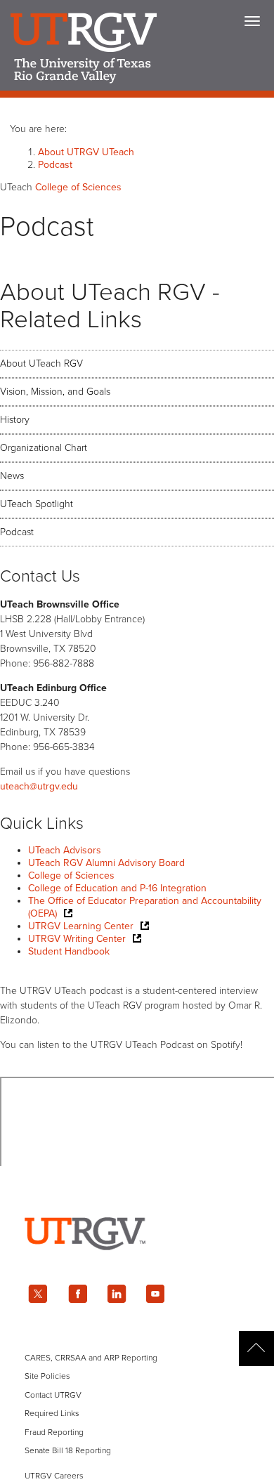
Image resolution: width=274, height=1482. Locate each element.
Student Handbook (69, 951)
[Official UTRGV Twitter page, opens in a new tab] (38, 1294)
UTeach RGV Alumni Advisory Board (106, 863)
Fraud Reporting (54, 1432)
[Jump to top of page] (256, 1348)
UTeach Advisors (64, 850)
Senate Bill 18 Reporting (68, 1450)
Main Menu (252, 21)
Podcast (55, 165)
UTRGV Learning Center (80, 926)
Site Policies (47, 1376)
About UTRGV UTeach (86, 152)
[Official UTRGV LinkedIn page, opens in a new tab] (116, 1294)
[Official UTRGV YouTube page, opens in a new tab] (156, 1294)
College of (78, 187)
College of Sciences (71, 875)
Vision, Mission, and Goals (55, 392)
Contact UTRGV (53, 1395)
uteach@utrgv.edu (39, 786)
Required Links (52, 1413)
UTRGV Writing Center (77, 939)
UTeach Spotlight (36, 504)
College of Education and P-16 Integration (117, 888)
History (15, 420)
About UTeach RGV (41, 363)
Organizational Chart (43, 448)
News (12, 476)
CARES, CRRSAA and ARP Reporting (91, 1358)
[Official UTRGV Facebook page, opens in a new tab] (77, 1294)
